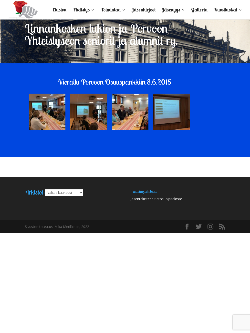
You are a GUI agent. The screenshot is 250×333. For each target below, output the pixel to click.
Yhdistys (81, 10)
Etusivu (59, 10)
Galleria (199, 10)
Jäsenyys (171, 10)
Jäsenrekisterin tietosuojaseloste (156, 198)
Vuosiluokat (225, 10)
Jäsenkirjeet (144, 10)
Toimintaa (111, 10)
